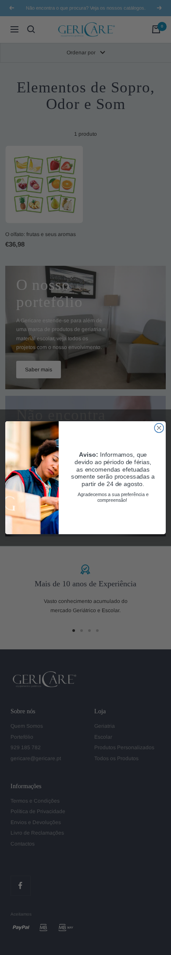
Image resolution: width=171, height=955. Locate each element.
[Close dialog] (159, 427)
